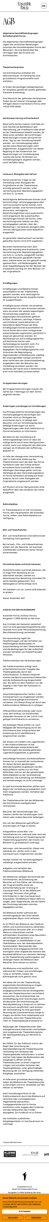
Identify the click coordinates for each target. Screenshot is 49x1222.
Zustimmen (24, 1211)
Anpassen (36, 1218)
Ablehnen (13, 1218)
